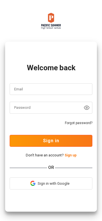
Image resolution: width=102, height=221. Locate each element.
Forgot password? (78, 123)
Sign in (51, 140)
